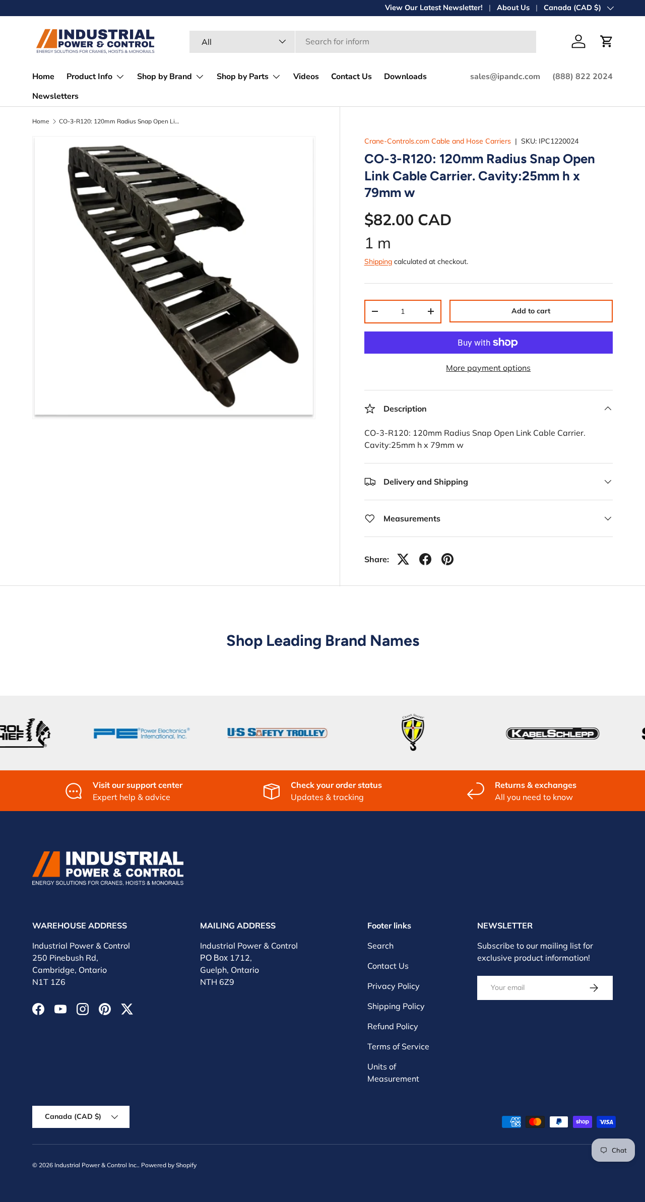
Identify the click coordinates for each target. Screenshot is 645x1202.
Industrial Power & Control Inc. (96, 1165)
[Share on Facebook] (425, 559)
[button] (607, 41)
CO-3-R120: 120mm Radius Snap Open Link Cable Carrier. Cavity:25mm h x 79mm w (119, 121)
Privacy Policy (393, 986)
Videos (306, 76)
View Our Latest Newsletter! (434, 7)
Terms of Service (398, 1046)
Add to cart (530, 310)
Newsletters (55, 96)
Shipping (378, 261)
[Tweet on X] (403, 559)
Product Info (89, 76)
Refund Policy (392, 1026)
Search (380, 946)
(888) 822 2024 (582, 76)
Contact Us (351, 76)
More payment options (488, 368)
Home (43, 76)
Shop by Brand (164, 76)
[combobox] (362, 41)
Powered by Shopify (169, 1165)
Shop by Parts (243, 76)
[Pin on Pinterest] (447, 559)
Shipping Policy (396, 1006)
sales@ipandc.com (505, 76)
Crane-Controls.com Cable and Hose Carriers (437, 141)
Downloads (405, 76)
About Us (513, 7)
